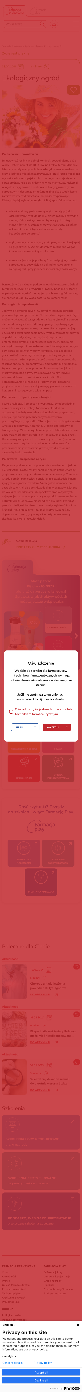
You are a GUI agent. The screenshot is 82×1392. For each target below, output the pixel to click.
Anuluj (20, 727)
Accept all (41, 1372)
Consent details (12, 1362)
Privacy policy (43, 1362)
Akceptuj (53, 727)
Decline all (41, 1380)
